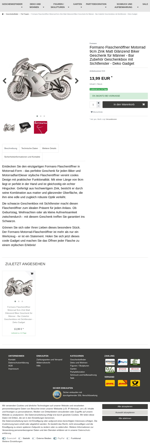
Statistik (26, 438)
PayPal (61, 438)
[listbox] (18, 287)
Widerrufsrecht (43, 362)
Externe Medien (44, 438)
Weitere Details (49, 148)
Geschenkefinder (12, 4)
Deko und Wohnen (35, 5)
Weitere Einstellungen (12, 441)
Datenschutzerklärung (18, 362)
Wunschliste (98, 112)
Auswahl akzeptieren (125, 412)
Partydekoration (96, 4)
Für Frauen (25, 14)
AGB (10, 366)
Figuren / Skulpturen (58, 5)
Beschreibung (10, 148)
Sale (145, 4)
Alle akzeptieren (125, 406)
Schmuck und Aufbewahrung (123, 5)
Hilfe (38, 366)
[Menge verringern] (98, 106)
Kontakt (11, 359)
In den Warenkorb (124, 104)
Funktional (76, 438)
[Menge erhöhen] (98, 103)
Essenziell (11, 438)
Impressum (13, 369)
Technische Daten (29, 148)
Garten (77, 4)
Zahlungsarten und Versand (49, 359)
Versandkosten (111, 119)
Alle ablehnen (125, 418)
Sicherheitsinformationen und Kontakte (22, 157)
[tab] (10, 148)
